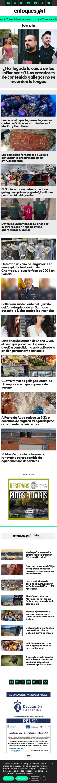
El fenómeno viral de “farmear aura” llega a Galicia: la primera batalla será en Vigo (40, 600)
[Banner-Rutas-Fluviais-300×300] (28, 519)
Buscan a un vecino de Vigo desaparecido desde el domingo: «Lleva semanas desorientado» (40, 570)
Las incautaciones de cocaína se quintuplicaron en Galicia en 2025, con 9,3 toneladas (40, 585)
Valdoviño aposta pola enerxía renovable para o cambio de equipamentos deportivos (23, 457)
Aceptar (8, 778)
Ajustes (35, 778)
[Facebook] (8, 3)
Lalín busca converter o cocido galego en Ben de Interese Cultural (38, 645)
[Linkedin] (28, 3)
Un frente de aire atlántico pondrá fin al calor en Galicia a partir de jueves (40, 630)
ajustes (30, 773)
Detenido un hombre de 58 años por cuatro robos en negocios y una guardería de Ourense (25, 227)
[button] (28, 756)
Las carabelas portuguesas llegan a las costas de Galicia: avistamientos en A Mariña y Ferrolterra (26, 123)
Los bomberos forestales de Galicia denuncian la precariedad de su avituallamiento (24, 158)
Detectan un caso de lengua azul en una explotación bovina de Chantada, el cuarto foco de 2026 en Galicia (28, 269)
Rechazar (22, 778)
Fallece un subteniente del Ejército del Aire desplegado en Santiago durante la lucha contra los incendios (27, 307)
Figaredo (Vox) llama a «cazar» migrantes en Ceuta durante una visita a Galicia (40, 615)
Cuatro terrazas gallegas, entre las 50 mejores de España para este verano (26, 384)
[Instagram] (22, 3)
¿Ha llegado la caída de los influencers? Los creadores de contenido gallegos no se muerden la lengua (28, 74)
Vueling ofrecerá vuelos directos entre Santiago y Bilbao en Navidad (39, 555)
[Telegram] (35, 3)
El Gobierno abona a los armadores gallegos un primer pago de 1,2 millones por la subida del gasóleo (27, 192)
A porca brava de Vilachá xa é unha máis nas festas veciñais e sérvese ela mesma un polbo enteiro (39, 660)
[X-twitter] (15, 3)
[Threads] (42, 3)
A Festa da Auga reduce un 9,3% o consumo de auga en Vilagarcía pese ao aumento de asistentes (27, 420)
